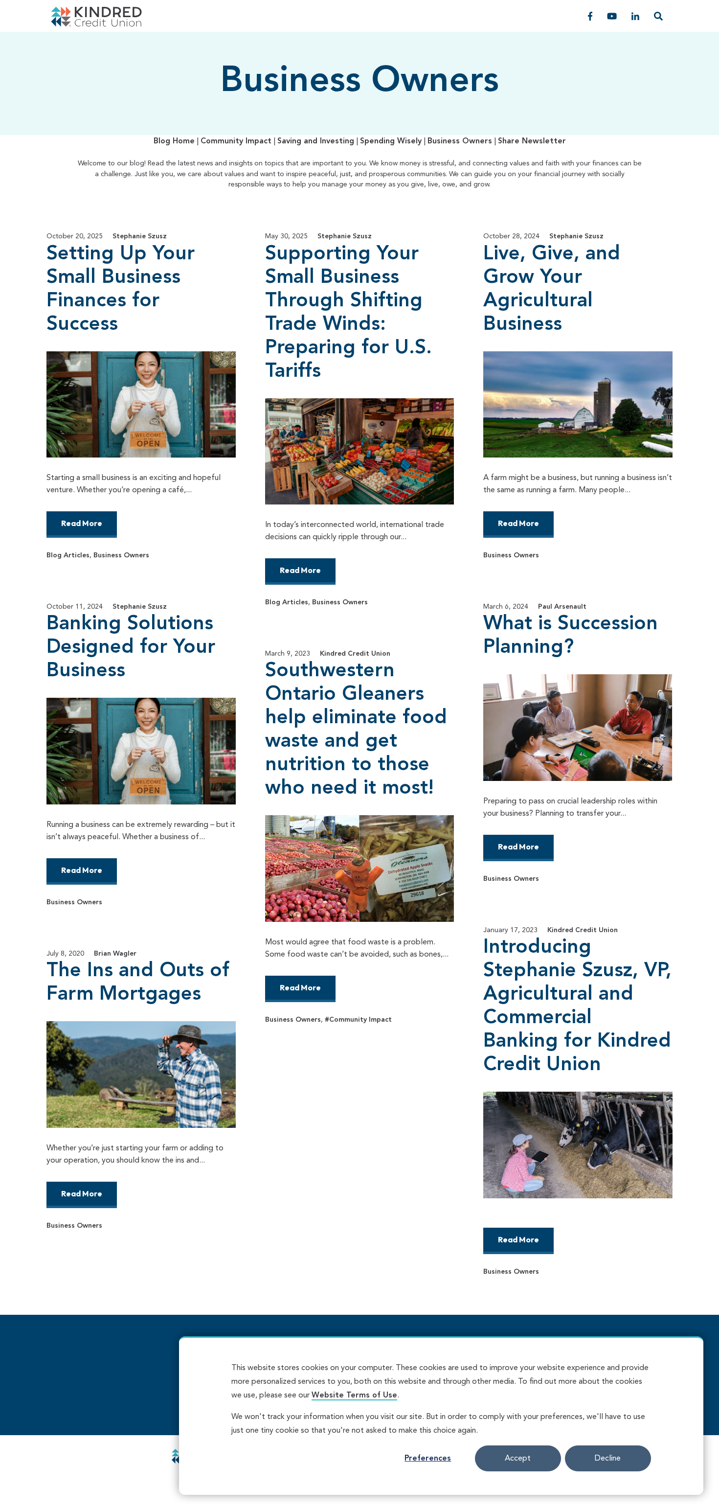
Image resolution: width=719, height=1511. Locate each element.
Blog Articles (68, 555)
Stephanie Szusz (139, 236)
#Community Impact (358, 1019)
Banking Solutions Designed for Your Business (130, 648)
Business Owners (459, 141)
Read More (81, 523)
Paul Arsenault (562, 606)
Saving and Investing (315, 141)
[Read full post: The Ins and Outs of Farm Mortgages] (141, 1074)
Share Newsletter (532, 141)
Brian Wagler (115, 953)
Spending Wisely (391, 141)
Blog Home (174, 141)
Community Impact (236, 141)
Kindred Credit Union (355, 653)
